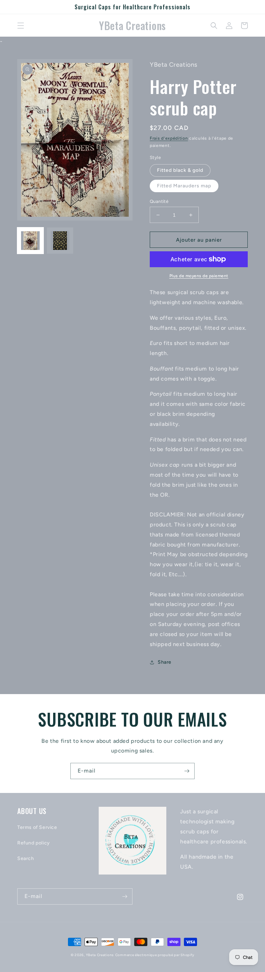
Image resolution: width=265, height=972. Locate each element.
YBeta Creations (100, 955)
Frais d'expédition (169, 138)
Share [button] (164, 662)
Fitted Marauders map (184, 186)
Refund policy (33, 843)
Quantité (159, 201)
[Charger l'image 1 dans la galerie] (30, 240)
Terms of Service (37, 827)
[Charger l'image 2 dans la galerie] (60, 240)
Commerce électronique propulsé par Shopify (154, 955)
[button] (20, 25)
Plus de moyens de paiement (198, 275)
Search (25, 858)
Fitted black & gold (180, 170)
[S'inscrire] (186, 771)
